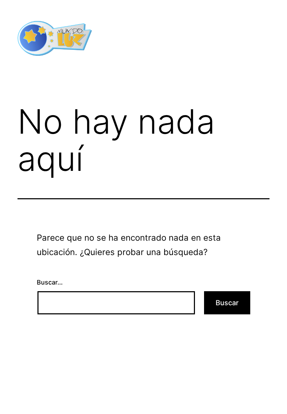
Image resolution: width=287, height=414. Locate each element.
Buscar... (50, 282)
